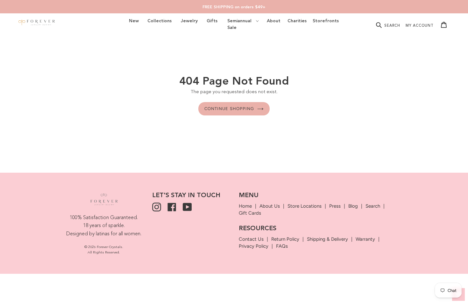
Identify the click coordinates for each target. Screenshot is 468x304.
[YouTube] (187, 207)
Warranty (365, 239)
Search (372, 206)
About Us (269, 206)
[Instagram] (156, 207)
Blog (353, 206)
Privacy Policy (253, 246)
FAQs (282, 246)
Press (335, 206)
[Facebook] (171, 207)
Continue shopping (229, 108)
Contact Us (251, 239)
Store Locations (304, 206)
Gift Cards (250, 213)
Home (245, 206)
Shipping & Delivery (327, 239)
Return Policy (285, 239)
